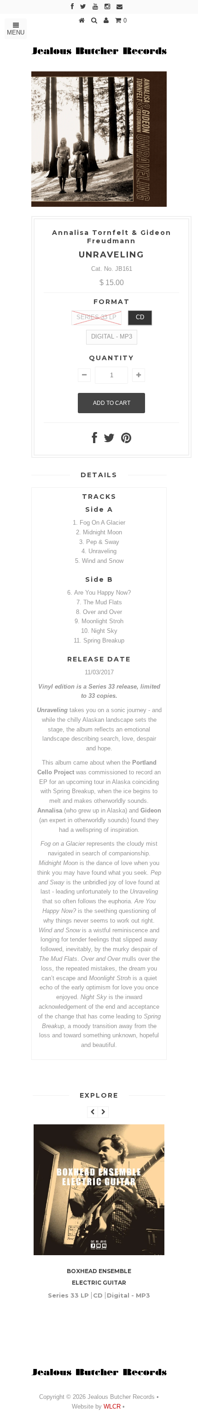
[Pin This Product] (126, 440)
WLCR (111, 1406)
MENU (15, 32)
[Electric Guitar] (99, 1253)
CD (140, 317)
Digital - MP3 (111, 336)
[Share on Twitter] (109, 440)
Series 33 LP (96, 317)
